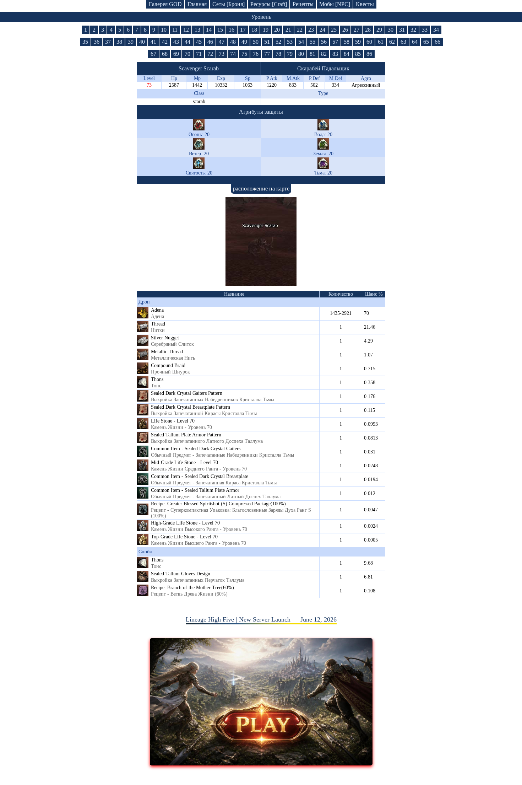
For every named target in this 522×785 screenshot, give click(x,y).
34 (436, 30)
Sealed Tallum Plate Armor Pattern (186, 434)
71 (199, 54)
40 (142, 42)
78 (278, 54)
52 (278, 42)
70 (187, 54)
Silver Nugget (165, 337)
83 (335, 54)
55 (312, 42)
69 (176, 54)
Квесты (365, 4)
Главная (197, 4)
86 (369, 54)
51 (267, 42)
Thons (157, 379)
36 (96, 42)
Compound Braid (168, 365)
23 (311, 30)
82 (324, 54)
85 (358, 54)
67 (153, 54)
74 (233, 54)
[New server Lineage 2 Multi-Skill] (261, 763)
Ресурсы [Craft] (268, 4)
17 (243, 30)
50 (256, 42)
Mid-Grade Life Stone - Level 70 (184, 462)
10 (164, 30)
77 (267, 54)
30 (390, 30)
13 (197, 30)
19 (265, 30)
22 (300, 30)
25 (334, 30)
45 (199, 42)
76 (256, 54)
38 (119, 42)
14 (209, 30)
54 (301, 42)
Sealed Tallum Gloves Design (180, 573)
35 (85, 42)
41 (153, 42)
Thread (158, 324)
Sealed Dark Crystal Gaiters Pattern (186, 393)
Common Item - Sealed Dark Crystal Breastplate (199, 476)
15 (220, 30)
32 (413, 30)
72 (210, 54)
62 (392, 42)
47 (221, 42)
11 (175, 30)
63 (403, 42)
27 (356, 30)
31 (402, 30)
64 (415, 42)
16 (231, 30)
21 (288, 30)
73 (221, 54)
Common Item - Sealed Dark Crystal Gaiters (195, 448)
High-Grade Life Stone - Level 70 (185, 523)
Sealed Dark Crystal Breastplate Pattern (190, 407)
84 (346, 54)
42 (165, 42)
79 (290, 54)
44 (187, 42)
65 (426, 42)
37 (108, 42)
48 (233, 42)
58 (346, 42)
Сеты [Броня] (228, 4)
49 (244, 42)
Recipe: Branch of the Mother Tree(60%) (192, 587)
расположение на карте (261, 189)
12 (186, 30)
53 (290, 42)
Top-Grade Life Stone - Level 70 (184, 536)
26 (345, 30)
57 (335, 42)
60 (369, 42)
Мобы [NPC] (334, 4)
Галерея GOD (165, 4)
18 (254, 30)
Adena (157, 310)
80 (301, 54)
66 (437, 42)
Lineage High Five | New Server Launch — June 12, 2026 (261, 619)
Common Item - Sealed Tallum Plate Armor (195, 490)
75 (244, 54)
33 (425, 30)
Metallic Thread (167, 351)
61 (381, 42)
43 (176, 42)
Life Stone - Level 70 (173, 421)
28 (368, 30)
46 (210, 42)
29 (379, 30)
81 (312, 54)
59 (358, 42)
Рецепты (303, 4)
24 (322, 30)
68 (165, 54)
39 (131, 42)
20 (277, 30)
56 (324, 42)
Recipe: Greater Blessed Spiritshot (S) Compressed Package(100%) (218, 503)
